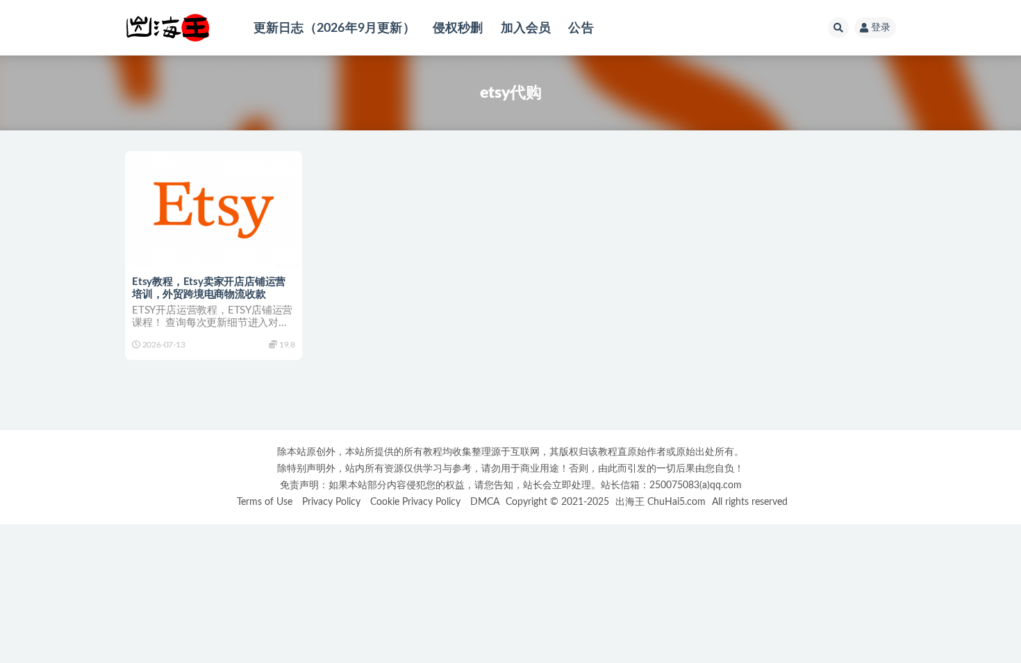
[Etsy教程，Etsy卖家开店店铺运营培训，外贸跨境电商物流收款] (213, 210)
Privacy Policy (331, 502)
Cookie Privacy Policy (415, 502)
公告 (580, 28)
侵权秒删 (458, 28)
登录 (880, 28)
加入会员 (526, 28)
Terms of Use (264, 502)
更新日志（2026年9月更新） (334, 28)
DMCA (484, 502)
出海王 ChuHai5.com (660, 502)
